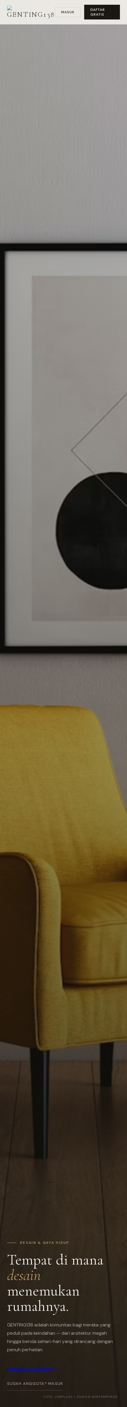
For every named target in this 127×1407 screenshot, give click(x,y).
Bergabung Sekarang (30, 1369)
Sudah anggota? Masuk (35, 1383)
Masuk (67, 12)
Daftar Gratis (97, 12)
